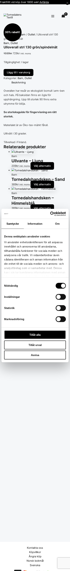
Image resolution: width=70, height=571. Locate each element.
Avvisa (35, 355)
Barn (22, 34)
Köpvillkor (35, 552)
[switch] (61, 297)
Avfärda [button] (44, 2)
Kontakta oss (35, 547)
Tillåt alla (35, 334)
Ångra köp (35, 556)
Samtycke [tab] (12, 223)
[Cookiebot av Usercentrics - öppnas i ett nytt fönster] (50, 213)
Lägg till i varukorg (18, 72)
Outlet (31, 34)
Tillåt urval (35, 344)
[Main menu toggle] (53, 16)
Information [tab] (35, 223)
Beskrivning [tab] (18, 82)
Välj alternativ (42, 166)
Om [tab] (57, 223)
